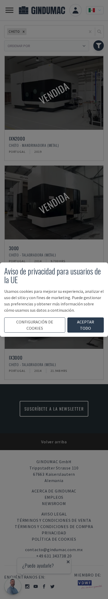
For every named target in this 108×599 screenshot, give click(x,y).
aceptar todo (85, 325)
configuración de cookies (34, 325)
